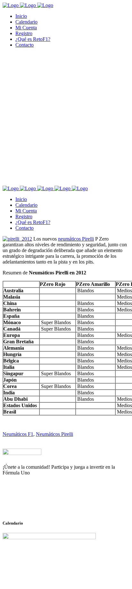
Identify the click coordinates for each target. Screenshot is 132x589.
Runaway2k (33, 504)
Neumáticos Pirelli (54, 434)
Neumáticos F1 (18, 434)
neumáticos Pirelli (76, 239)
